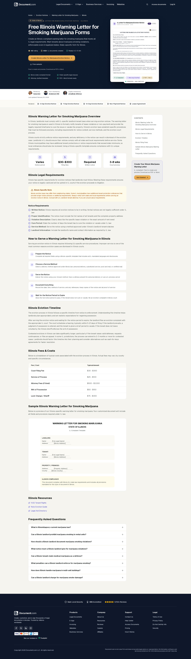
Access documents (159, 4)
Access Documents (132, 624)
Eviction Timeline (141, 138)
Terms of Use (157, 617)
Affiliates (100, 632)
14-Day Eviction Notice (94, 104)
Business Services (94, 4)
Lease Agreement (139, 104)
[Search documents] (147, 4)
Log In (172, 4)
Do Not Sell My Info (159, 624)
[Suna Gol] (30, 93)
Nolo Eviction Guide (39, 507)
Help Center (129, 621)
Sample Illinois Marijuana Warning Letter (147, 148)
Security (156, 628)
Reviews (100, 624)
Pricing (127, 628)
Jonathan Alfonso (75, 94)
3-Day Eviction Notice (48, 104)
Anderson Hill (54, 94)
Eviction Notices (42, 15)
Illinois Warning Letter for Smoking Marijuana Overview (145, 123)
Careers (100, 628)
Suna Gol (36, 94)
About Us (100, 617)
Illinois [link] (84, 15)
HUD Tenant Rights (38, 503)
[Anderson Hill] (46, 93)
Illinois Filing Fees (141, 142)
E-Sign (78, 4)
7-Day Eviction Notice (71, 104)
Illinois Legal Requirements (144, 129)
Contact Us (129, 617)
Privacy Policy (158, 621)
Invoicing (110, 4)
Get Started (141, 177)
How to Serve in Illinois (143, 134)
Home (30, 15)
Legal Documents (63, 4)
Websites (121, 4)
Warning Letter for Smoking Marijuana (65, 15)
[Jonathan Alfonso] (65, 93)
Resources (101, 621)
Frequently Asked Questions (145, 153)
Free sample (37, 64)
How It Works (129, 632)
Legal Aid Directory (39, 511)
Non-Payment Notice (117, 104)
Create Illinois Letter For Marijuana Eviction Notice (50, 58)
